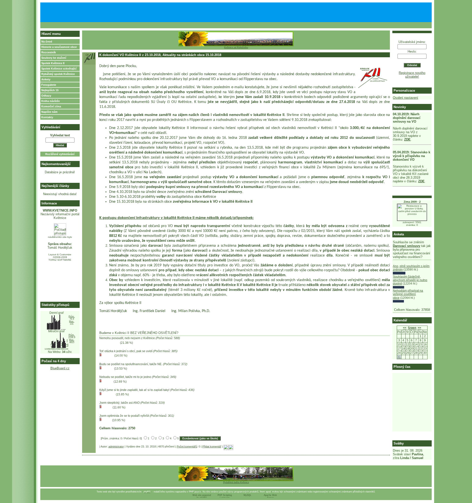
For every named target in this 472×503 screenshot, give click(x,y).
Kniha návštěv (50, 101)
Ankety (45, 79)
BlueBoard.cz (60, 368)
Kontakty (47, 117)
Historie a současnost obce (59, 46)
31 (399, 357)
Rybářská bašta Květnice (236, 482)
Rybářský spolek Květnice (58, 73)
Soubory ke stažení (53, 57)
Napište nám (49, 111)
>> (419, 328)
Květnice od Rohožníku (236, 47)
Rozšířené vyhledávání (59, 154)
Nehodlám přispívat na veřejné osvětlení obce (408, 294)
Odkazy (46, 95)
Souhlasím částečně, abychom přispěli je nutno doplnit (410, 280)
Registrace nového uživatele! (412, 74)
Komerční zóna (51, 106)
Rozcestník (48, 52)
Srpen (412, 328)
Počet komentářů (187, 446)
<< (404, 328)
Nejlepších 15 (50, 90)
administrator (116, 446)
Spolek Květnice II (52, 63)
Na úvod (46, 41)
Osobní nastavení (405, 98)
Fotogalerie (48, 84)
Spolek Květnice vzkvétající (58, 68)
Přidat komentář (211, 446)
